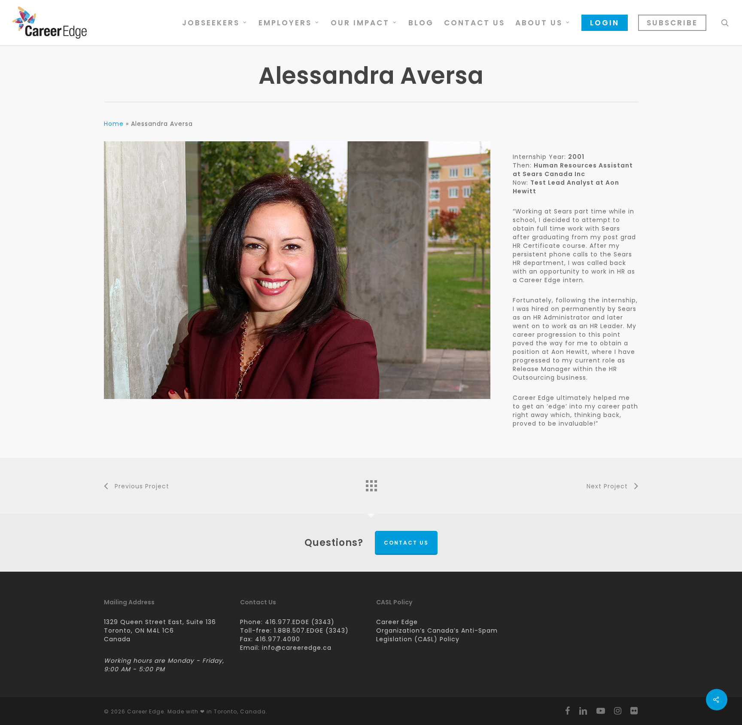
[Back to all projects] (371, 483)
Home (114, 123)
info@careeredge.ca (296, 647)
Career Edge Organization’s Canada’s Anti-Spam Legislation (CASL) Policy (437, 630)
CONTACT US (406, 542)
